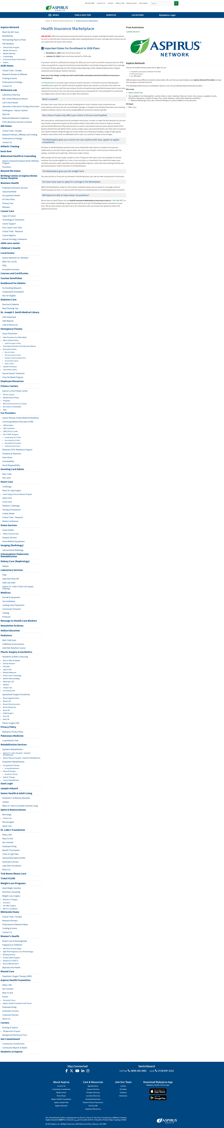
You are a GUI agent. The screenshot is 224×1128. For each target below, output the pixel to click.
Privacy (82, 1117)
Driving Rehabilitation (12, 768)
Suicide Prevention (10, 366)
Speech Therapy (9, 777)
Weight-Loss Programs (13, 883)
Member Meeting (9, 53)
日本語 (123, 1120)
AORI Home (7, 66)
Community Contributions (13, 1044)
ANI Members (8, 44)
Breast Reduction (9, 707)
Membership (7, 36)
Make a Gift (120, 3)
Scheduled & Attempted (13, 292)
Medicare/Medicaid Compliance (15, 118)
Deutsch (70, 1120)
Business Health (10, 183)
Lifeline (5, 802)
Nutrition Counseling (11, 892)
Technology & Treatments (13, 220)
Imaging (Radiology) (12, 545)
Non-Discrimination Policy (55, 1117)
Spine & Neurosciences (13, 810)
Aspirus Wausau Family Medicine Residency (20, 418)
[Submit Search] (176, 3)
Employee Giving (9, 846)
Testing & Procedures (11, 510)
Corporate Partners (10, 1015)
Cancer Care (7, 211)
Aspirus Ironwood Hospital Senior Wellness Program (20, 162)
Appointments (93, 1086)
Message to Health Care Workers (19, 621)
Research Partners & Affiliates (14, 74)
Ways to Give (7, 838)
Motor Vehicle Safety (11, 340)
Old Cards (6, 478)
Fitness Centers (9, 386)
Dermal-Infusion (9, 663)
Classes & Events (93, 1089)
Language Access (72, 1117)
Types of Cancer (9, 216)
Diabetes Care (8, 299)
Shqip (111, 1120)
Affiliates (116, 1117)
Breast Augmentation (11, 698)
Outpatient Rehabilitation (13, 762)
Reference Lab (9, 90)
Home (48, 21)
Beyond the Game (11, 171)
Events (5, 997)
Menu (56, 15)
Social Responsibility (11, 465)
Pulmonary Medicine (12, 736)
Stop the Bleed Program (12, 377)
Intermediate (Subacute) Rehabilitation (15, 555)
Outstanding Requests (11, 288)
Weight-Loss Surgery (11, 896)
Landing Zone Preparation (13, 605)
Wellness (6, 207)
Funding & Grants (9, 78)
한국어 (90, 1120)
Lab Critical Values (10, 103)
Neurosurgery (8, 822)
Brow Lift (6, 710)
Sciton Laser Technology (12, 675)
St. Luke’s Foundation (13, 830)
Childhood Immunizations (13, 644)
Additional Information (12, 446)
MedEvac (6, 593)
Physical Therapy (9, 771)
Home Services (9, 525)
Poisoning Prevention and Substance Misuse (19, 346)
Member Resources (10, 50)
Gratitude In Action (10, 1011)
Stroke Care (7, 818)
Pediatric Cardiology (11, 506)
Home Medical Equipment (13, 541)
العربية (77, 1120)
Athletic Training (10, 146)
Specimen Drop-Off (10, 579)
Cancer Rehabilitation (11, 780)
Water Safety (9, 364)
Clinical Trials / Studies (12, 70)
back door (6, 151)
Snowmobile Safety (11, 361)
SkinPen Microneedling (11, 678)
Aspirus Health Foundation (16, 980)
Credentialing (8, 56)
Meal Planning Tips (10, 308)
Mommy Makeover (9, 672)
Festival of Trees (9, 1000)
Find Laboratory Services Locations (17, 122)
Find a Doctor (83, 15)
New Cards (7, 474)
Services (111, 15)
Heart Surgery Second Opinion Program (17, 494)
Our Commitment (10, 1039)
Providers (123, 1089)
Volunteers (123, 1096)
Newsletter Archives (12, 626)
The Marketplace (48, 82)
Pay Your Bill (93, 1106)
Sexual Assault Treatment (13, 373)
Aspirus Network (10, 27)
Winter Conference (10, 521)
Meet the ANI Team (10, 32)
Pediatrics (6, 635)
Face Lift (6, 716)
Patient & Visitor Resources (63, 21)
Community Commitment (61, 1089)
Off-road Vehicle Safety (13, 355)
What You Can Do (9, 262)
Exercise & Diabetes (10, 304)
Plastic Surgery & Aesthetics (16, 652)
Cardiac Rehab (8, 513)
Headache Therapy (11, 774)
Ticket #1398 (8, 878)
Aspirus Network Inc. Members (15, 258)
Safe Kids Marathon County (13, 648)
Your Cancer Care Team (12, 228)
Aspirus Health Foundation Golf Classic (17, 1003)
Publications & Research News (15, 924)
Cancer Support (9, 224)
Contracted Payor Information (14, 59)
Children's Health (10, 248)
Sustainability (8, 461)
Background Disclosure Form (14, 1035)
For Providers (8, 413)
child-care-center (10, 243)
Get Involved (7, 842)
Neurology (6, 814)
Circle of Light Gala (10, 854)
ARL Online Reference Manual (15, 99)
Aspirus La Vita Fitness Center (15, 391)
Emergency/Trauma (11, 329)
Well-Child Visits (9, 640)
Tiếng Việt (98, 1120)
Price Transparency (105, 1117)
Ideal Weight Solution (11, 888)
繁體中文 (62, 1120)
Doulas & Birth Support (11, 958)
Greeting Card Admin (12, 469)
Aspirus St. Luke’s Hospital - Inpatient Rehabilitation (17, 754)
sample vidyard (9, 788)
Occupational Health (11, 195)
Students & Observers (11, 454)
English (48, 1120)
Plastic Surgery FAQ (10, 723)
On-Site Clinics (8, 199)
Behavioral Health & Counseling (18, 156)
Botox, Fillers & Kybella (11, 660)
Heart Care (7, 482)
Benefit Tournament (11, 850)
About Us (6, 869)
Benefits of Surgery (10, 899)
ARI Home (6, 126)
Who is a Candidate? (10, 909)
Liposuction (7, 669)
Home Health (8, 530)
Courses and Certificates (14, 273)
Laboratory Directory (11, 95)
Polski (105, 1120)
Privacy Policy (8, 727)
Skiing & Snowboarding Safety (15, 358)
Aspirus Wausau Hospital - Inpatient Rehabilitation (21, 758)
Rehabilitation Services (14, 744)
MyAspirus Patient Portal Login (157, 1085)
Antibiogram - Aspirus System (15, 110)
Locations (138, 15)
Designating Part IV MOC (13, 437)
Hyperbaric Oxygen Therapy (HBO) (17, 976)
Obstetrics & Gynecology (12, 948)
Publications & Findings (12, 82)
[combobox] (162, 3)
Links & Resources (10, 325)
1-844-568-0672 (117, 200)
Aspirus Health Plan (135, 93)
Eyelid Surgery (8, 713)
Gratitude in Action (10, 862)
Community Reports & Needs (14, 1048)
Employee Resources (12, 381)
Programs (6, 401)
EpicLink (6, 114)
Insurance (6, 902)
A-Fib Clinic (7, 502)
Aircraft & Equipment (11, 597)
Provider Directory (93, 1092)
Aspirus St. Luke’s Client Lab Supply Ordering (17, 587)
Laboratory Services (12, 570)
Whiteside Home (10, 912)
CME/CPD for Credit (10, 431)
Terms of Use (91, 1117)
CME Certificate (9, 428)
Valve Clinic (7, 498)
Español (55, 1120)
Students (123, 1092)
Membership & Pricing (11, 397)
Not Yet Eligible (9, 296)
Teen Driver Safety (10, 370)
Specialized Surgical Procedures (16, 694)
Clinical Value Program (11, 47)
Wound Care (7, 971)
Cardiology (6, 487)
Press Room (143, 3)
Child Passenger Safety (13, 343)
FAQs (4, 265)
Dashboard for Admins (13, 283)
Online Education (10, 630)
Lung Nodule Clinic (10, 740)
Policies (6, 62)
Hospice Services (9, 537)
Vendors (124, 1117)
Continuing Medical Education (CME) (17, 422)
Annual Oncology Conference (14, 239)
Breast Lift (7, 701)
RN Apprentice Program (11, 1031)
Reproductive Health (11, 967)
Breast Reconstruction (11, 704)
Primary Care (7, 203)
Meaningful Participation (13, 443)
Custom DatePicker (11, 278)
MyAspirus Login (167, 15)
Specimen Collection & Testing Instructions (20, 106)
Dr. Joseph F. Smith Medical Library (20, 312)
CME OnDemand (9, 317)
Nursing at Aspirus (10, 1027)
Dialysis (5, 566)
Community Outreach (11, 609)
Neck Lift (6, 719)
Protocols (6, 617)
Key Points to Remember (12, 407)
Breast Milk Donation (11, 964)
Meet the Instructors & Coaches (15, 404)
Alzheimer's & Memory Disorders (16, 798)
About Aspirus (61, 1082)
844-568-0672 (134, 32)
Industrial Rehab (9, 192)
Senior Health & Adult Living (16, 793)
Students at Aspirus (12, 1051)
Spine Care (7, 826)
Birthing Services (9, 954)
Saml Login (7, 783)
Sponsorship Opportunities (13, 858)
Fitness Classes (8, 394)
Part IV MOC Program (10, 434)
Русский (84, 1120)
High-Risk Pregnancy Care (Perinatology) (18, 951)
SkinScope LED (8, 681)
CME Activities (8, 425)
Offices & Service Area (11, 534)
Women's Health (10, 936)
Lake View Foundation (11, 866)
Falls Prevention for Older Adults (15, 337)
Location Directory (93, 1096)
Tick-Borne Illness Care (13, 873)
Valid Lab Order (9, 583)
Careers (110, 3)
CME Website (8, 321)
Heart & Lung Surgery (11, 490)
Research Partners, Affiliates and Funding (19, 135)
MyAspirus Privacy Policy (12, 732)
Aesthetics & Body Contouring (15, 657)
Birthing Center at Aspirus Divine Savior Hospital (19, 177)
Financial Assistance (93, 1099)
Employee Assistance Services (15, 188)
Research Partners (10, 921)
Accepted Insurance (10, 269)
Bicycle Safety (10, 352)
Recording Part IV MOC (12, 440)
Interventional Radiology (12, 550)
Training (5, 613)
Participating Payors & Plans (14, 40)
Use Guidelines (8, 601)
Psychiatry (6, 167)
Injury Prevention (9, 333)
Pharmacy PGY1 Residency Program (17, 450)
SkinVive (6, 684)
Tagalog (117, 1120)
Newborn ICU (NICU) (10, 961)
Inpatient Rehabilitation (12, 749)
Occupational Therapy (11, 765)
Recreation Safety (10, 349)
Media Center (131, 3)
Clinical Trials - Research (12, 231)
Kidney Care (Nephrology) (15, 561)
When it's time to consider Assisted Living (20, 806)
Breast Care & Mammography (14, 941)
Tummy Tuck (7, 688)
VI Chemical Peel (9, 691)
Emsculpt (6, 666)
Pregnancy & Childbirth (12, 945)
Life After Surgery (9, 906)
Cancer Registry (9, 235)
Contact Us (101, 3)
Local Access (7, 253)
